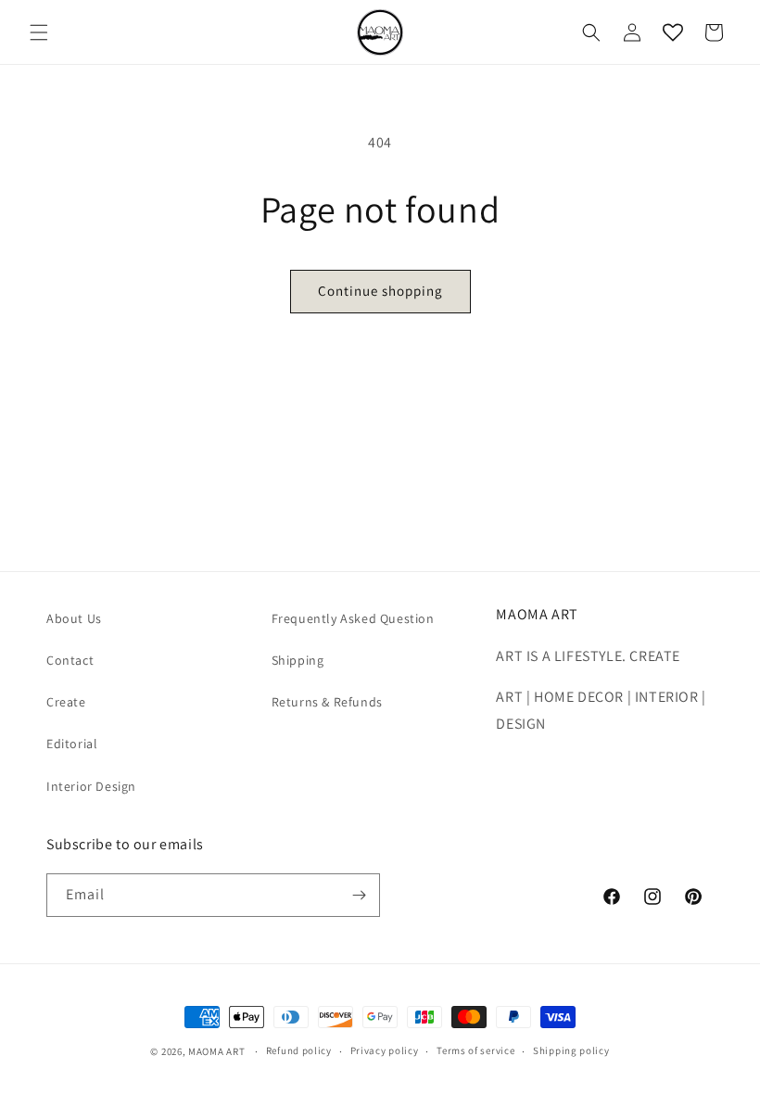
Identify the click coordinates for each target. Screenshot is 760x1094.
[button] (39, 32)
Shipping (298, 660)
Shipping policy (571, 1050)
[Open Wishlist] (672, 32)
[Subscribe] (358, 895)
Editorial (71, 743)
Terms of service (475, 1050)
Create (66, 701)
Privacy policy (384, 1050)
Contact (70, 660)
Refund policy (299, 1050)
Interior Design (91, 786)
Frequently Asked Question (353, 618)
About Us (74, 618)
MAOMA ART (216, 1051)
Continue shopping (380, 290)
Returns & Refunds (327, 701)
